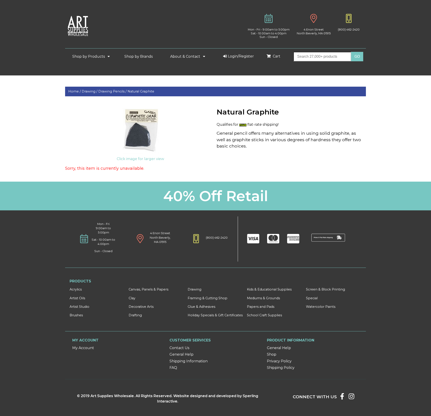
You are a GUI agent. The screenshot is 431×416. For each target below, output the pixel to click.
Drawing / (90, 91)
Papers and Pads (260, 307)
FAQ (173, 367)
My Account (83, 348)
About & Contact (185, 56)
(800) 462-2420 (349, 29)
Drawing (194, 289)
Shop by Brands (140, 56)
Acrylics (76, 289)
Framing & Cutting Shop (207, 298)
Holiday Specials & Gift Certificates (215, 315)
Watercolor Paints (320, 307)
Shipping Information (188, 361)
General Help (181, 354)
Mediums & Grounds (263, 298)
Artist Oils (77, 298)
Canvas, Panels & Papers (148, 289)
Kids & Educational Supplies (269, 289)
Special (312, 298)
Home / (75, 91)
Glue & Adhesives (201, 307)
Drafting (135, 315)
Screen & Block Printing (325, 289)
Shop (271, 354)
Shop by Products (89, 56)
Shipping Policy (281, 367)
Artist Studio (79, 307)
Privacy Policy (279, 361)
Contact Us (179, 348)
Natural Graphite (141, 91)
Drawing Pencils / (113, 91)
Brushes (76, 315)
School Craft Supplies (264, 315)
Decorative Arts (141, 307)
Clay (132, 298)
